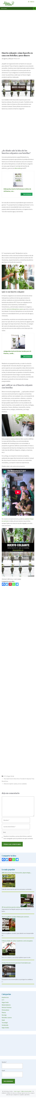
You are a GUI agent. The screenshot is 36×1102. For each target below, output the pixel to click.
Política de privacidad (26, 1091)
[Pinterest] (10, 584)
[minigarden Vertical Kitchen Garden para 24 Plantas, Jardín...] (18, 342)
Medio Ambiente (6, 1005)
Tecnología (5, 1022)
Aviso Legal (17, 1091)
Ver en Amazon (27, 194)
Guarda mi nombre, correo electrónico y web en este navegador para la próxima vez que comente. (18, 837)
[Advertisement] (18, 31)
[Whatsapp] (13, 584)
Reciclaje (4, 1015)
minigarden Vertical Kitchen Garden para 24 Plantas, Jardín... (17, 352)
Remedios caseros (7, 1017)
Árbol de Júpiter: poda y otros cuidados (15, 784)
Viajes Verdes (5, 1027)
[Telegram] (17, 584)
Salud (3, 1020)
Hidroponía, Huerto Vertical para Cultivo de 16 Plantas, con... (17, 190)
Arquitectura (5, 997)
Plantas (4, 1012)
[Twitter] (6, 584)
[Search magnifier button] (34, 8)
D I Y (5, 776)
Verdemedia (5, 1025)
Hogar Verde (10, 776)
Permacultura (5, 1010)
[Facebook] (3, 584)
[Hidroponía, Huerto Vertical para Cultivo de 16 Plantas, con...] (18, 180)
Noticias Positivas (6, 1007)
